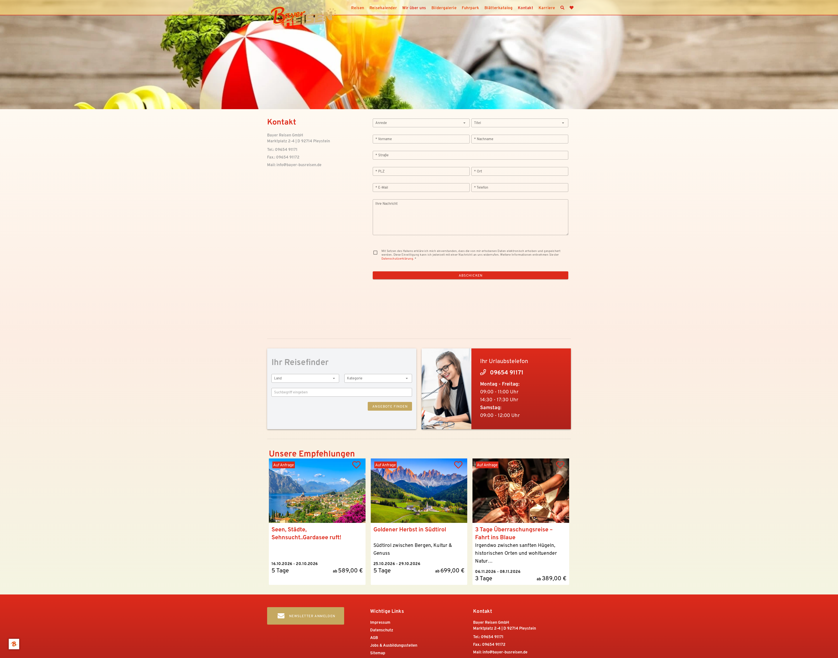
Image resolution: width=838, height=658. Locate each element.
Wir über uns (414, 7)
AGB (374, 637)
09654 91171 (507, 372)
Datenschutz (381, 629)
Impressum (380, 622)
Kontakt (525, 7)
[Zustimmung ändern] (14, 644)
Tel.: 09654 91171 (282, 149)
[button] (421, 123)
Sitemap (377, 652)
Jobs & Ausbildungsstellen (393, 645)
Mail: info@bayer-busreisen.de (294, 164)
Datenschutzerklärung (397, 258)
